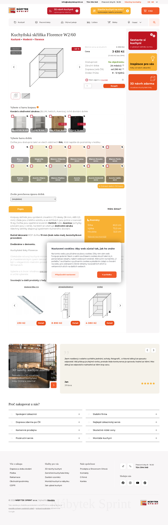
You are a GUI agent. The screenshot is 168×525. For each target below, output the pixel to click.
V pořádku (107, 275)
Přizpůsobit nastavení (65, 275)
